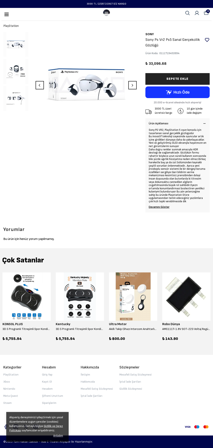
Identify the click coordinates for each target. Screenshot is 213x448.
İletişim (85, 374)
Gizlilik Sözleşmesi (130, 389)
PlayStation (11, 26)
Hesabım (47, 389)
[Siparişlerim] (196, 13)
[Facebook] (5, 426)
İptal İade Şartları (91, 396)
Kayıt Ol (47, 381)
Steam (7, 403)
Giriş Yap (47, 374)
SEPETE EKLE (177, 79)
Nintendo (9, 389)
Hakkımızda (88, 381)
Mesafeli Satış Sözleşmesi (97, 389)
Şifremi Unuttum (52, 396)
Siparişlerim (49, 403)
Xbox (6, 381)
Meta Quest (10, 396)
